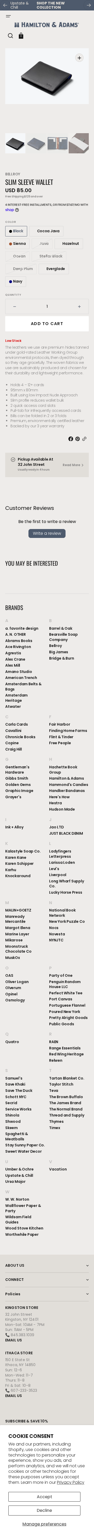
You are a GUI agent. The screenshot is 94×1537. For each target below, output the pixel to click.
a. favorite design (21, 628)
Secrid (11, 1102)
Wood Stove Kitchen (24, 1228)
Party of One (61, 975)
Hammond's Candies (68, 784)
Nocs (53, 927)
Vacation (58, 1169)
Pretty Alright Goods (68, 1017)
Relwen (55, 1060)
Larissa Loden (62, 862)
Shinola (12, 1115)
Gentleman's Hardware (17, 770)
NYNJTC (56, 940)
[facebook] (71, 438)
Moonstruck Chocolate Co (18, 949)
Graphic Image (19, 790)
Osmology (15, 1000)
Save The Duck (18, 1090)
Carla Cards (16, 724)
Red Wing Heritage (66, 1054)
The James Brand (65, 1102)
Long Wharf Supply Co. (66, 883)
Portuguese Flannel (67, 1005)
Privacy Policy (70, 1482)
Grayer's (13, 797)
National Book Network (62, 913)
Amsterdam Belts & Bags (23, 686)
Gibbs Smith (16, 778)
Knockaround (18, 875)
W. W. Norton (17, 1199)
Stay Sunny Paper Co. (25, 1145)
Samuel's (13, 1078)
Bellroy (12, 174)
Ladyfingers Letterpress (60, 854)
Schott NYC (15, 1096)
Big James (58, 652)
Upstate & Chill (19, 1175)
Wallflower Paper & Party (23, 1208)
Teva (53, 1090)
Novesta (57, 934)
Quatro (12, 1041)
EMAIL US (13, 1340)
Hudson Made (62, 809)
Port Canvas (60, 999)
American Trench (21, 677)
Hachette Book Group (63, 770)
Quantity (13, 295)
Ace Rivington (18, 646)
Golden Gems (18, 784)
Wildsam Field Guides (18, 1219)
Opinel (11, 994)
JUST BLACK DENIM (66, 833)
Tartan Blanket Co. (66, 1078)
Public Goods (61, 1024)
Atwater (13, 706)
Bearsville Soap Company (63, 637)
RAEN (53, 1041)
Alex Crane (15, 659)
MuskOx (12, 957)
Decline (44, 1510)
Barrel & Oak (60, 628)
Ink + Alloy (14, 827)
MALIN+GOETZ (18, 910)
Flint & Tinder (61, 737)
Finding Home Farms (68, 730)
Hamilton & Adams (66, 778)
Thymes (56, 1121)
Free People (60, 743)
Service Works (18, 1109)
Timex (54, 1127)
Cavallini (13, 730)
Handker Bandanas (67, 790)
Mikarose (13, 940)
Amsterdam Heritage (16, 698)
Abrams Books (18, 640)
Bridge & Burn (61, 658)
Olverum (13, 987)
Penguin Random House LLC (65, 984)
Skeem (11, 1127)
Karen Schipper (19, 863)
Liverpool (57, 874)
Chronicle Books (20, 737)
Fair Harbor (59, 724)
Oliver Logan (17, 981)
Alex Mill (12, 665)
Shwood (13, 1121)
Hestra (55, 803)
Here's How (59, 797)
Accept (44, 1497)
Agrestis (13, 653)
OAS (9, 975)
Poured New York (64, 1011)
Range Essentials (65, 1048)
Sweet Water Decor (23, 1151)
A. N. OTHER (15, 634)
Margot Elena (17, 927)
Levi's (54, 868)
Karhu (10, 869)
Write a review (47, 533)
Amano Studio (18, 671)
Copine (12, 743)
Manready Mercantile (15, 919)
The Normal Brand (66, 1109)
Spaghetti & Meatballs (16, 1136)
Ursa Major (15, 1181)
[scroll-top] (83, 1526)
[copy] (85, 438)
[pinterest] (78, 438)
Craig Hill (13, 749)
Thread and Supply (66, 1115)
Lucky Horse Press (65, 892)
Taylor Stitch (61, 1084)
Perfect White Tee (66, 993)
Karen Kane (15, 857)
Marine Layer (17, 934)
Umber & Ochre (19, 1169)
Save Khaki (15, 1084)
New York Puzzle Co (67, 921)
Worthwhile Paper (22, 1234)
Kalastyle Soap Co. (22, 851)
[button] (8, 16)
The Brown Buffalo (66, 1096)
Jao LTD (56, 827)
